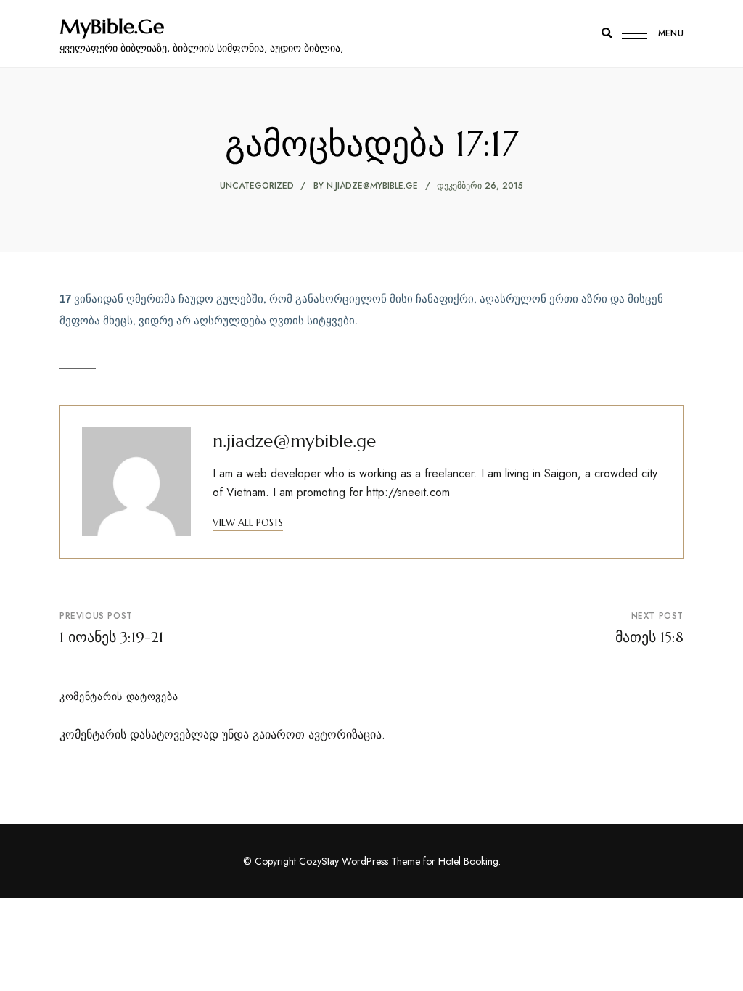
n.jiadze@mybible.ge (372, 185)
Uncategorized (257, 185)
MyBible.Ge (111, 27)
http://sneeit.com (408, 492)
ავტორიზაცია (345, 734)
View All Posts (248, 523)
